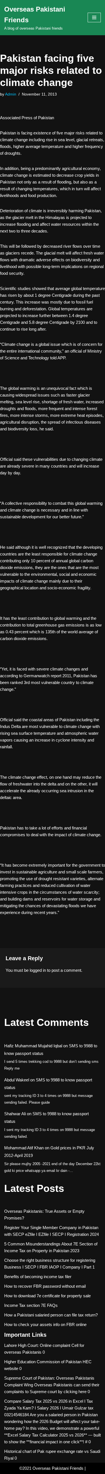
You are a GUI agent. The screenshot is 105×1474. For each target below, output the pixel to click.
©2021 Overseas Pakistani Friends (51, 1468)
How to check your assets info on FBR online (45, 1324)
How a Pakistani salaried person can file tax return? (51, 1315)
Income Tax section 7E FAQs (31, 1305)
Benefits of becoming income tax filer (37, 1276)
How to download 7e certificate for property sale (47, 1295)
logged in (38, 970)
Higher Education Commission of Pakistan (42, 1361)
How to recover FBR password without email (45, 1286)
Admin (10, 94)
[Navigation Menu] (94, 17)
